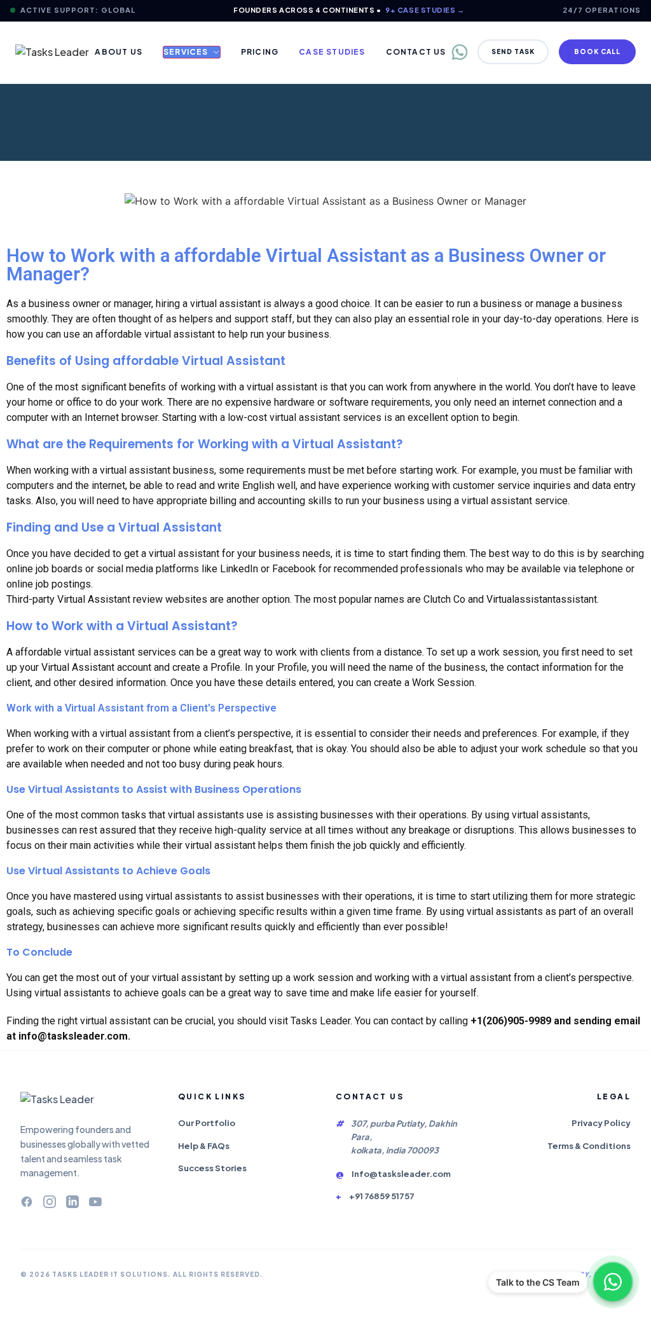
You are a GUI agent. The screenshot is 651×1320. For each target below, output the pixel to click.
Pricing (259, 52)
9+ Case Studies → (424, 10)
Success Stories (212, 1168)
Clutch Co (444, 599)
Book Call (597, 51)
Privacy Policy (601, 1123)
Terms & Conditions (589, 1146)
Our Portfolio (206, 1123)
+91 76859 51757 (382, 1196)
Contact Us (416, 52)
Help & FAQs (204, 1146)
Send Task (513, 51)
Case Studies (332, 52)
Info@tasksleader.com (401, 1174)
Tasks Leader (320, 1021)
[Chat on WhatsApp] (613, 1282)
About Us (118, 52)
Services (186, 52)
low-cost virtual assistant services (304, 417)
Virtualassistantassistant (541, 599)
